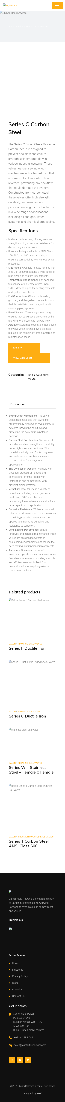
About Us (17, 989)
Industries (17, 969)
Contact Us (18, 996)
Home (15, 963)
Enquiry (17, 347)
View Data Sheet (22, 357)
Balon (31, 375)
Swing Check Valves (29, 711)
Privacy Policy (20, 976)
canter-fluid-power (46, 1086)
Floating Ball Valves (30, 644)
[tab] (18, 404)
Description (18, 404)
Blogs (15, 982)
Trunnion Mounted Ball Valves (35, 837)
